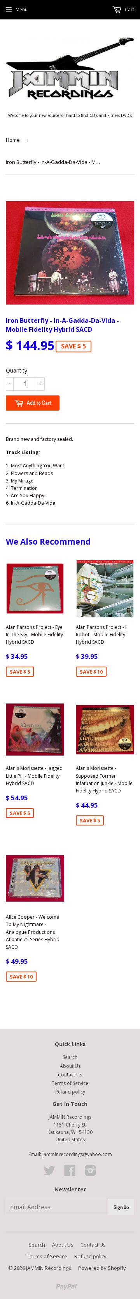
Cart (129, 9)
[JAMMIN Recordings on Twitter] (49, 1173)
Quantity (16, 370)
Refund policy (70, 1091)
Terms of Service (70, 1083)
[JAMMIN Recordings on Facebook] (70, 1173)
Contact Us (70, 1074)
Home (13, 139)
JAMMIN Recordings (48, 1267)
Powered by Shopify (102, 1267)
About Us (70, 1066)
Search (70, 1057)
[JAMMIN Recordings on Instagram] (90, 1173)
